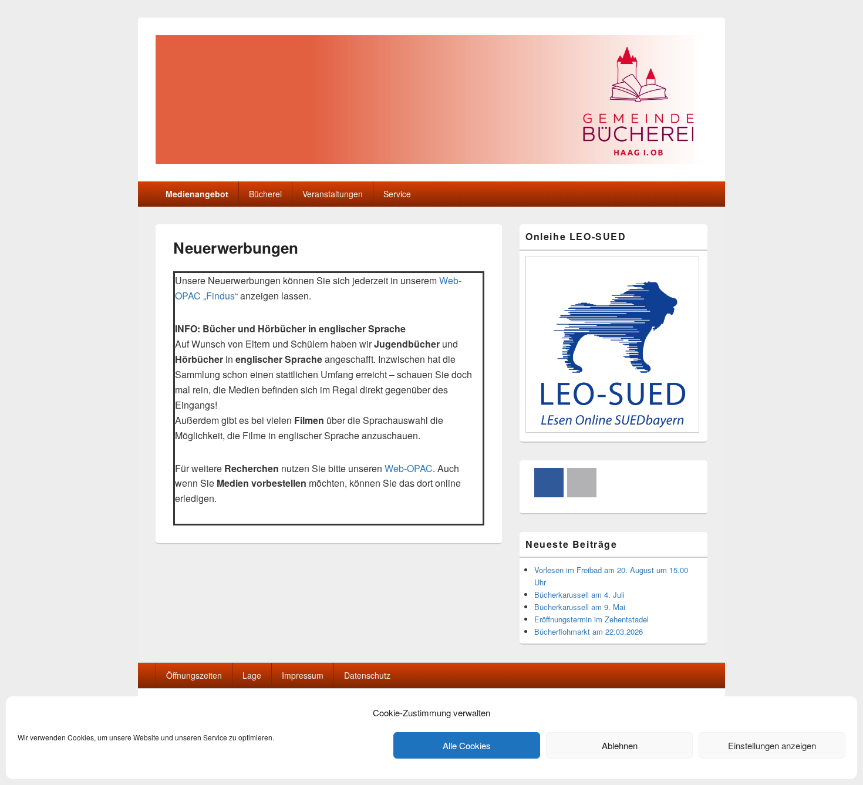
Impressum (302, 675)
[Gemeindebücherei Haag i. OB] (431, 160)
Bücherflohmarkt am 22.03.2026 (588, 631)
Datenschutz (367, 675)
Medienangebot (197, 194)
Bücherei (265, 194)
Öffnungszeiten (194, 675)
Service (397, 194)
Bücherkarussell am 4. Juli (579, 594)
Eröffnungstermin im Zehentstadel (591, 619)
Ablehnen (620, 745)
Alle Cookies (467, 745)
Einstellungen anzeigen (772, 745)
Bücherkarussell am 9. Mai (579, 606)
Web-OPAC (409, 468)
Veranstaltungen (332, 194)
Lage (251, 675)
